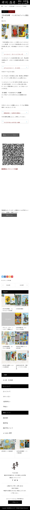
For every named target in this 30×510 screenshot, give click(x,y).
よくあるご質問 (7, 433)
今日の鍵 (9, 280)
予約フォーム (9, 215)
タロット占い (6, 396)
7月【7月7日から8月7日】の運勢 (12, 122)
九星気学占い (6, 401)
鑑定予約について (8, 428)
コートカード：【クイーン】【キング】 (13, 54)
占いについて (6, 391)
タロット (5, 11)
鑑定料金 (5, 423)
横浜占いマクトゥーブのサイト (10, 135)
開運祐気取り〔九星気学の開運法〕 (12, 113)
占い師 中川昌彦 (8, 380)
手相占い (5, 406)
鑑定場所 (5, 418)
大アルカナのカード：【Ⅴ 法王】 (12, 68)
